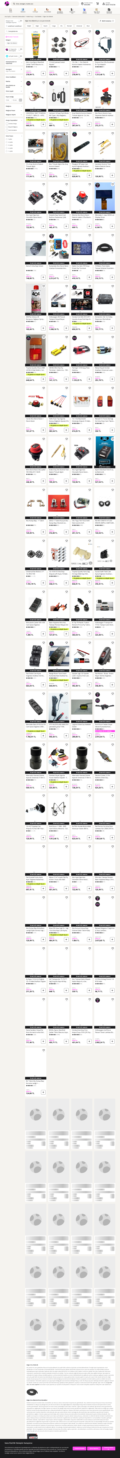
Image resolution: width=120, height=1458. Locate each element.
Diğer (37, 26)
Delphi (29, 26)
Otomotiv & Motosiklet (18, 16)
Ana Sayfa (8, 16)
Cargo (54, 26)
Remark (69, 26)
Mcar (88, 26)
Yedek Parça (29, 16)
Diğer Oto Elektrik (48, 16)
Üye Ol (108, 4)
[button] (34, 57)
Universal (79, 26)
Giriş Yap (112, 4)
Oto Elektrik (38, 16)
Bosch (45, 26)
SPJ (61, 26)
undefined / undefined (14, 26)
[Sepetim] (97, 4)
